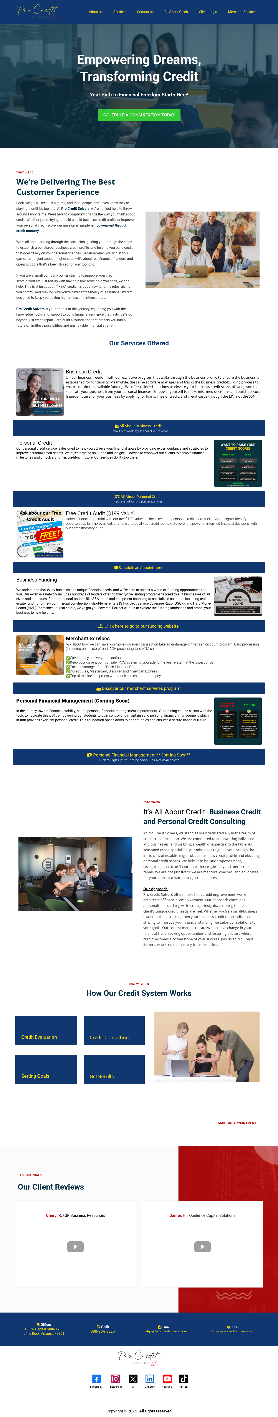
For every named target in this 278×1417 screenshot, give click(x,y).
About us (96, 12)
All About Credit (176, 12)
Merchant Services (242, 12)
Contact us (145, 12)
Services (119, 12)
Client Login (208, 12)
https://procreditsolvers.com (232, 1331)
